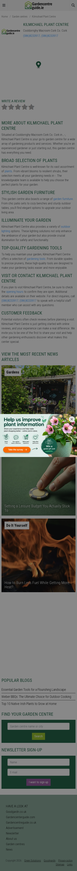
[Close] (72, 419)
